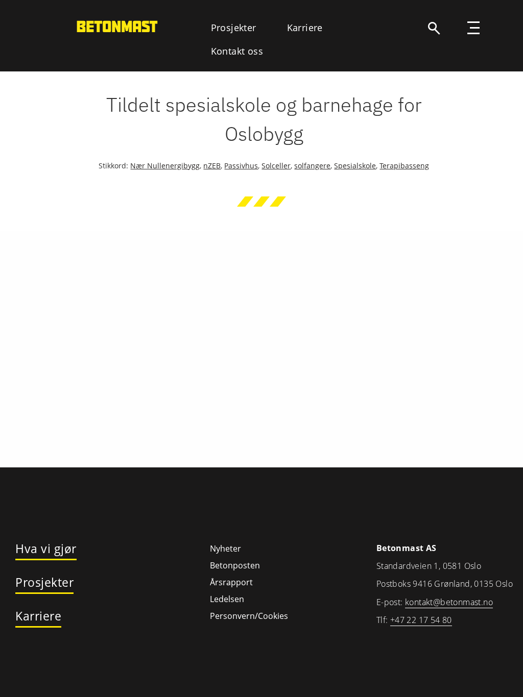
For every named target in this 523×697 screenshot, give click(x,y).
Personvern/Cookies (249, 615)
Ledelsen (227, 599)
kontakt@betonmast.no (449, 602)
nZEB (212, 165)
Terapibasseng (404, 165)
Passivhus (241, 165)
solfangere (312, 165)
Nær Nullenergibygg (165, 165)
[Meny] (473, 29)
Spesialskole (355, 165)
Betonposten (235, 565)
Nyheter (225, 548)
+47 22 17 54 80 (421, 620)
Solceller (276, 165)
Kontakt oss (237, 51)
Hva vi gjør (46, 549)
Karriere (305, 27)
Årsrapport (231, 582)
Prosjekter (233, 27)
